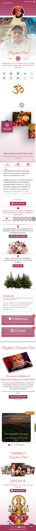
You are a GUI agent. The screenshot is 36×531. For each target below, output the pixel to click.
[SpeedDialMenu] (31, 526)
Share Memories (19, 490)
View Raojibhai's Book (18, 397)
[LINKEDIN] (4, 78)
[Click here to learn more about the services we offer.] (18, 481)
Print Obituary (19, 203)
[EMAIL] (11, 78)
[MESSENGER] (18, 73)
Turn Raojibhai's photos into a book (18, 153)
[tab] (8, 165)
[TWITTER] (25, 73)
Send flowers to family (18, 236)
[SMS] (18, 78)
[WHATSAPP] (32, 73)
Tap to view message (17, 445)
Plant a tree (18, 266)
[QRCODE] (4, 73)
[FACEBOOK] (11, 73)
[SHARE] (25, 78)
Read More (18, 199)
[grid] (18, 131)
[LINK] (32, 78)
